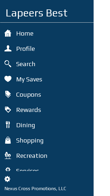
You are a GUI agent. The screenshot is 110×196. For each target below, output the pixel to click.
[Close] (102, 8)
